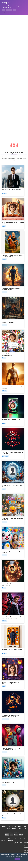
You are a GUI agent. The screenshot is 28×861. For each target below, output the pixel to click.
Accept (17, 858)
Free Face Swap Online (21, 841)
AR (7, 10)
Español (15, 834)
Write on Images (7, 7)
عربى (11, 834)
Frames (10, 6)
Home (4, 6)
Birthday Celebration (10, 839)
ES (10, 10)
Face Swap (16, 6)
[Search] (4, 12)
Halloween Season (2, 839)
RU (14, 10)
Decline (11, 858)
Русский (21, 834)
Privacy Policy (20, 827)
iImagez (6, 2)
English (6, 834)
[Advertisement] (14, 75)
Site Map (25, 827)
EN (3, 10)
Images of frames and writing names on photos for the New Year (26, 847)
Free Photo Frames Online (16, 841)
